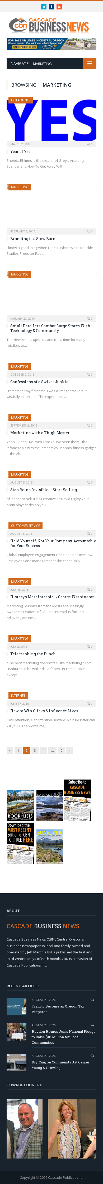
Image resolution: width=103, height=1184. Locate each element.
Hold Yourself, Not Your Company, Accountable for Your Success (53, 543)
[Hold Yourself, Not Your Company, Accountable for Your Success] (51, 527)
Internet (18, 695)
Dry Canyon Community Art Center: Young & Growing (61, 1065)
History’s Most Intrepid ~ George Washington (52, 596)
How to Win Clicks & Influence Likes (44, 710)
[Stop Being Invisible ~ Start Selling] (51, 476)
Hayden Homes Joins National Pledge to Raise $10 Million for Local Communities (64, 1037)
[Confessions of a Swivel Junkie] (51, 368)
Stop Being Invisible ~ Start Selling (43, 489)
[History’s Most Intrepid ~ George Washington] (51, 583)
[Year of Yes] (51, 120)
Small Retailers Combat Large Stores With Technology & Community (50, 328)
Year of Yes (20, 151)
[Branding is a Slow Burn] (51, 207)
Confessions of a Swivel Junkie (39, 381)
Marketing (20, 187)
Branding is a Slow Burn (32, 238)
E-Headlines (20, 100)
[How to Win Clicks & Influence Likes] (51, 697)
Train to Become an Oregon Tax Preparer (58, 1009)
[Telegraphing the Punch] (51, 640)
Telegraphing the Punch (33, 653)
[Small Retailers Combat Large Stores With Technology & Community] (51, 294)
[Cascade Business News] (51, 22)
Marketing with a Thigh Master (40, 432)
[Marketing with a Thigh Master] (51, 419)
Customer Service (25, 525)
